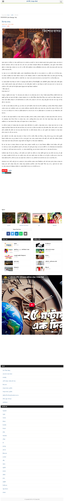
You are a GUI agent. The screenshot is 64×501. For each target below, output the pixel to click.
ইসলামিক (4, 425)
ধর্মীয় (4, 460)
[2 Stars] (2, 17)
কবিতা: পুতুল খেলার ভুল (7, 398)
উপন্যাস (4, 428)
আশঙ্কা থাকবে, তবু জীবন (7, 388)
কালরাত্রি (4, 377)
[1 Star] (1, 17)
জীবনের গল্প (5, 453)
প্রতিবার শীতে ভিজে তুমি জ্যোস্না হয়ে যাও (11, 395)
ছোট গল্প (4, 449)
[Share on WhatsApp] (21, 234)
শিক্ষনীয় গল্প (5, 485)
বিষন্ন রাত (5, 384)
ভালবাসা (4, 471)
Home (8, 15)
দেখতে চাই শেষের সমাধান (7, 374)
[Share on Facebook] (8, 234)
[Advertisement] (32, 8)
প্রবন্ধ (4, 464)
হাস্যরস (4, 492)
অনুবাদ (4, 414)
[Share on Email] (25, 234)
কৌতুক (4, 439)
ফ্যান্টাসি (4, 467)
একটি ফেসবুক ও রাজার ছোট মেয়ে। (9, 381)
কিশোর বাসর (6, 21)
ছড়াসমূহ (4, 446)
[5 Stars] (6, 17)
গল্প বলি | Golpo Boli (36, 499)
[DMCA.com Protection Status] (6, 174)
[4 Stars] (5, 17)
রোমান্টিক (12, 15)
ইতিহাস (4, 421)
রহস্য (4, 478)
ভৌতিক (4, 474)
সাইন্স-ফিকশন (5, 489)
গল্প (3, 442)
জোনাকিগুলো (5, 402)
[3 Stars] (3, 17)
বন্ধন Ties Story (6, 370)
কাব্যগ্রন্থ (5, 435)
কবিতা (4, 432)
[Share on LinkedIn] (17, 234)
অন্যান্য (4, 417)
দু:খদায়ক (4, 457)
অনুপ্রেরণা (5, 410)
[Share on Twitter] (12, 234)
